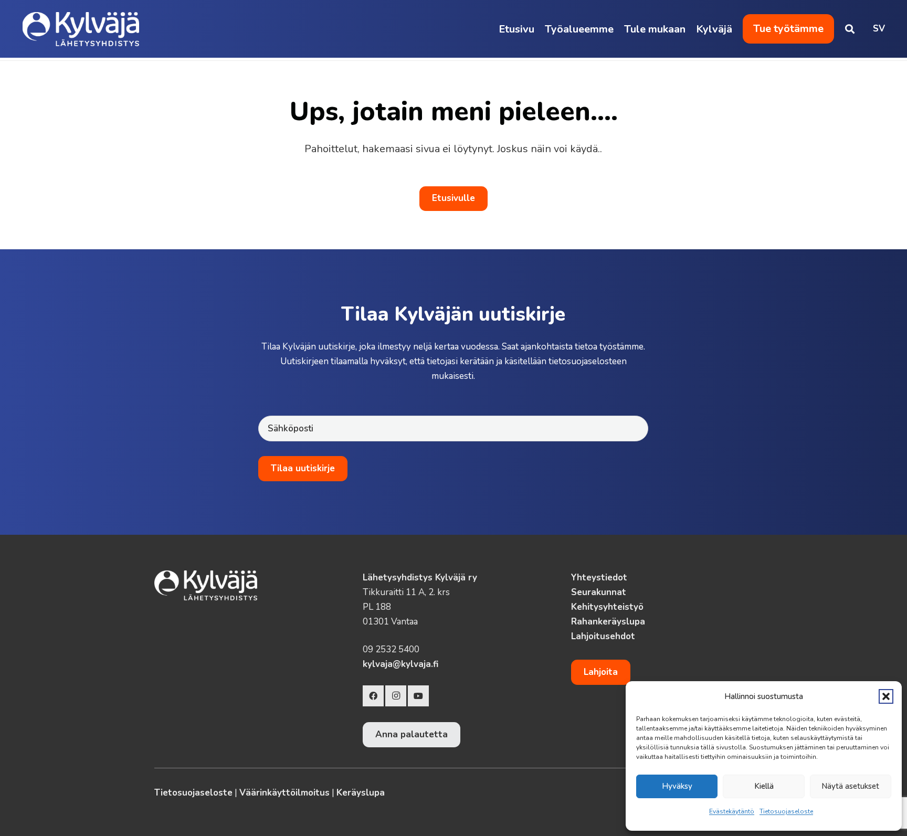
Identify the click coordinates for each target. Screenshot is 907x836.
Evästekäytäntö (731, 811)
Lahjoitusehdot (603, 636)
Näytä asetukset (850, 786)
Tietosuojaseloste (786, 811)
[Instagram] (395, 695)
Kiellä (764, 786)
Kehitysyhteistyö (607, 607)
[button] (886, 696)
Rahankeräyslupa (608, 622)
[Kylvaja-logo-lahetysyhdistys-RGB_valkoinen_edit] (81, 29)
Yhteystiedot (599, 578)
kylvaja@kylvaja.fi (400, 664)
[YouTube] (418, 695)
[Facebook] (373, 695)
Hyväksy (677, 786)
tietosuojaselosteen (588, 361)
